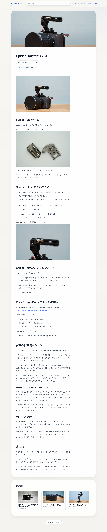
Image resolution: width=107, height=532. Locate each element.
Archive (83, 3)
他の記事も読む (54, 522)
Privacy (96, 3)
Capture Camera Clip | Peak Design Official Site (32, 310)
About (89, 3)
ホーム (77, 3)
